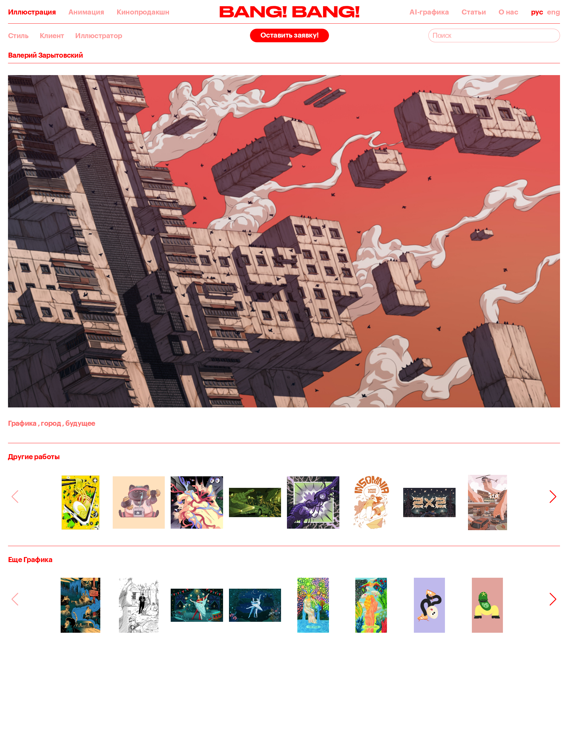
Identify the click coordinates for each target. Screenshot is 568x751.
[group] (80, 502)
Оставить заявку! (289, 34)
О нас (508, 12)
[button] (553, 496)
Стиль (18, 36)
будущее (78, 423)
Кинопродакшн (143, 12)
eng (553, 12)
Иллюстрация (32, 12)
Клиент (52, 36)
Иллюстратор (98, 36)
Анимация (86, 12)
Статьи (474, 12)
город (49, 423)
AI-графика (429, 12)
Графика (22, 423)
